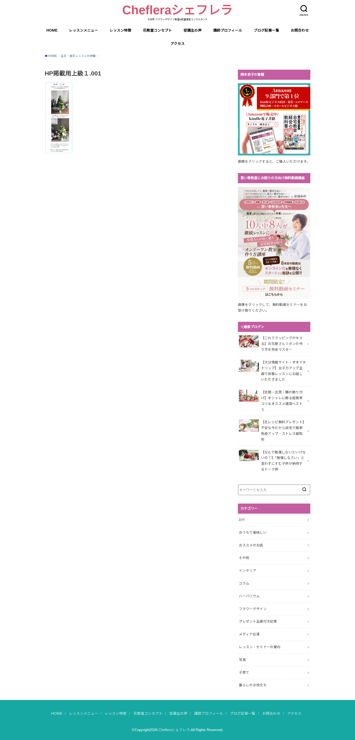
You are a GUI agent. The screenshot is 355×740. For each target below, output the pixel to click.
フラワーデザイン (253, 609)
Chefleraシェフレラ (177, 10)
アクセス (177, 44)
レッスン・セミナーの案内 (259, 647)
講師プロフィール (227, 30)
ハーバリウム (249, 596)
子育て (244, 672)
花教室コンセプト (157, 30)
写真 (242, 660)
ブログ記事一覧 (266, 30)
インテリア (247, 570)
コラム (244, 583)
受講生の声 (193, 30)
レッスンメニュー (83, 30)
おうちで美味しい (253, 532)
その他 (244, 558)
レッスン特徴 (120, 30)
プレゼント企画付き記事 (258, 621)
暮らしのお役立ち (253, 685)
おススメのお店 (251, 545)
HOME (51, 30)
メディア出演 (249, 634)
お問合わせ (300, 30)
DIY (242, 520)
